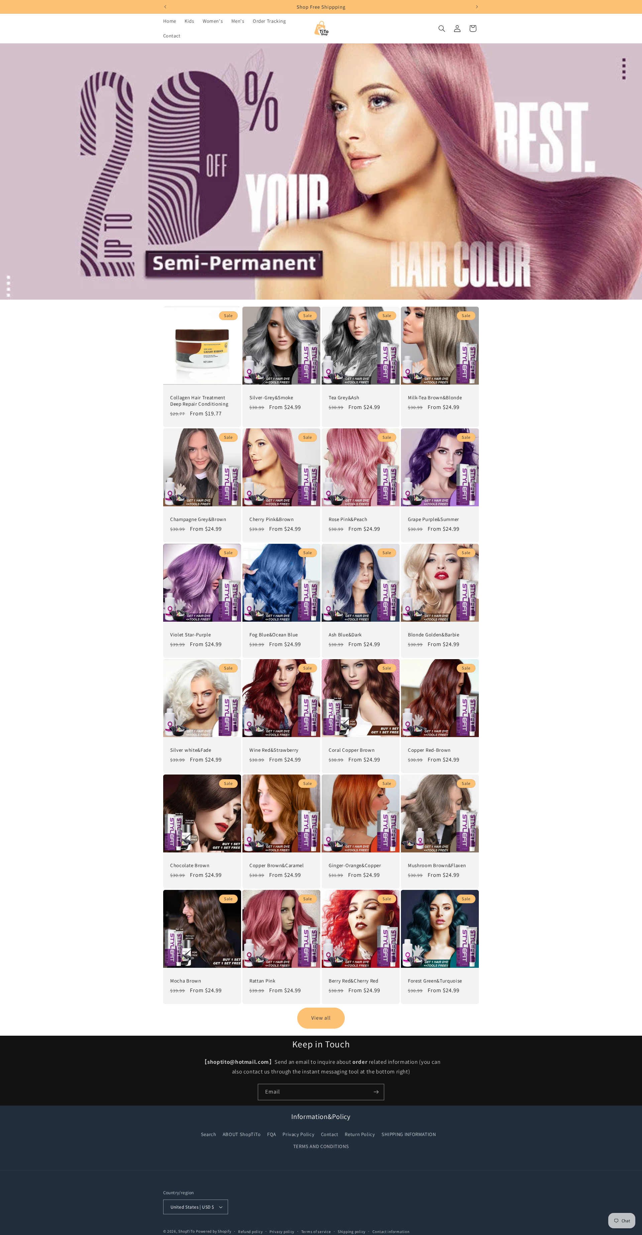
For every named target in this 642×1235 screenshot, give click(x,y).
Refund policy (250, 1231)
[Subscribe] (376, 1092)
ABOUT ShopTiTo (242, 1134)
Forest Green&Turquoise (435, 980)
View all (321, 1017)
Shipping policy (351, 1231)
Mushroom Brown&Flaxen (437, 865)
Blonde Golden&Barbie (433, 634)
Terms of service (316, 1231)
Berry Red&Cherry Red (354, 980)
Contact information (391, 1231)
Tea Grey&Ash (344, 397)
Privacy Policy (298, 1134)
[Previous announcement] (165, 6)
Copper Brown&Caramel (276, 865)
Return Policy (360, 1134)
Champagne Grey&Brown (198, 519)
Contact (329, 1134)
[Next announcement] (476, 6)
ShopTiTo (186, 1231)
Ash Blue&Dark (345, 634)
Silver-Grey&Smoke (271, 397)
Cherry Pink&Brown (271, 519)
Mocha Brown (185, 980)
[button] (441, 28)
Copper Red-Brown (429, 750)
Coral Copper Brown (351, 750)
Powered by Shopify (213, 1231)
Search (208, 1134)
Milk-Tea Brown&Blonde (435, 397)
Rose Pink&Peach (348, 519)
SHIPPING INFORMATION (409, 1134)
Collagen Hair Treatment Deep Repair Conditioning (199, 400)
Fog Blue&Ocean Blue (273, 634)
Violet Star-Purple (190, 634)
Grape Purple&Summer (433, 519)
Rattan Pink (262, 980)
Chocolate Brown (189, 865)
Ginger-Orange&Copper (355, 865)
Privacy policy (282, 1231)
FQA (271, 1134)
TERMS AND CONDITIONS (321, 1146)
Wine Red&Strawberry (274, 750)
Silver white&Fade (190, 750)
